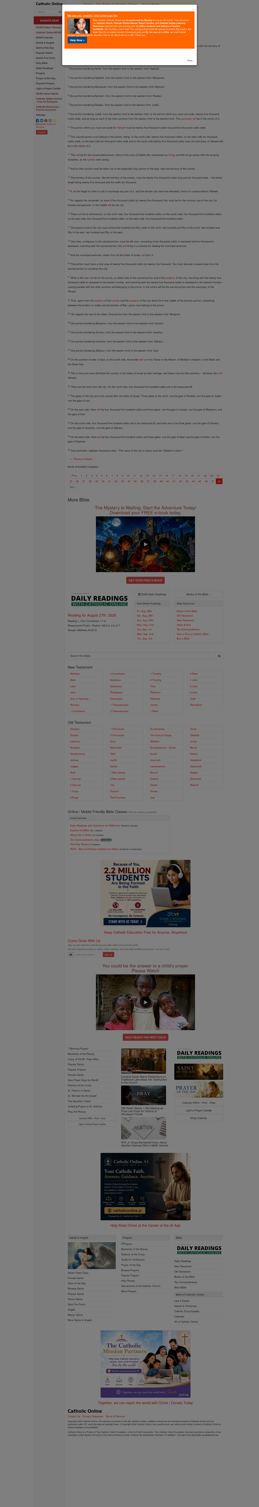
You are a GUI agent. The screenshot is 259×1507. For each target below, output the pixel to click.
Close (190, 60)
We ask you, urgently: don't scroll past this (92, 15)
